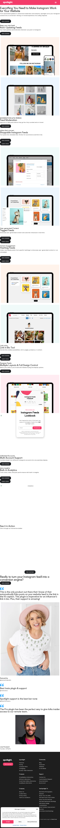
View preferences (32, 822)
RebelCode (54, 819)
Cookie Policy (16, 825)
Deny (20, 822)
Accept (8, 822)
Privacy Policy (23, 825)
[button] (37, 809)
